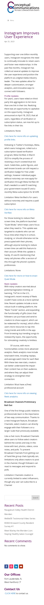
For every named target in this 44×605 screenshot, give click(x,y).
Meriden (8, 514)
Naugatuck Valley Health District (19, 510)
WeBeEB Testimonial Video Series (19, 518)
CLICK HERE (10, 593)
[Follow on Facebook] (6, 566)
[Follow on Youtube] (21, 566)
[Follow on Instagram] (11, 566)
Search (35, 498)
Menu (12, 20)
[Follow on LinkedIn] (16, 566)
